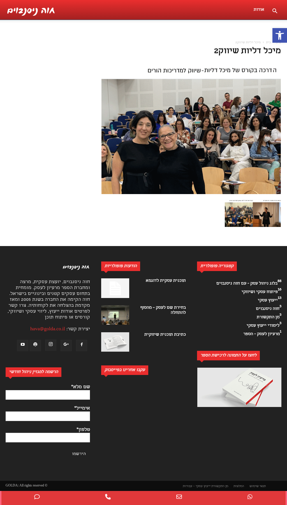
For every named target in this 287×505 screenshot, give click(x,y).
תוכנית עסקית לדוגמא (166, 281)
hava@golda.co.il (47, 329)
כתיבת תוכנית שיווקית (165, 335)
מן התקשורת (219, 486)
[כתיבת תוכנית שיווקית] (115, 342)
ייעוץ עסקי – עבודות (196, 486)
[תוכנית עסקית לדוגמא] (115, 288)
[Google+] (66, 345)
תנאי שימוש (257, 486)
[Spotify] (35, 345)
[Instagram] (50, 345)
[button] (279, 35)
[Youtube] (22, 345)
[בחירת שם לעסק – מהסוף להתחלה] (115, 315)
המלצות (238, 486)
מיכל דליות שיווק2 (247, 51)
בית (278, 42)
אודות (259, 10)
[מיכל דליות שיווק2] (191, 193)
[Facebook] (81, 345)
